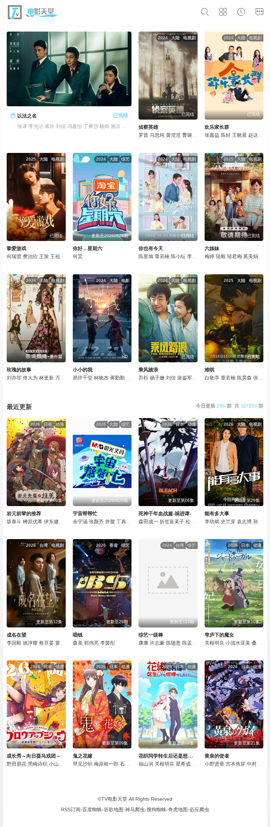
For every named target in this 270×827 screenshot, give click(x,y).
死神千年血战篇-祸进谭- (165, 513)
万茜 (60, 378)
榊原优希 (33, 521)
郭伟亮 (91, 643)
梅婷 (209, 256)
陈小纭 (178, 256)
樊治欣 (30, 256)
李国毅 (14, 643)
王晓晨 (239, 135)
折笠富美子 (172, 521)
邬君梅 (234, 256)
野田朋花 (16, 764)
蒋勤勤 (117, 378)
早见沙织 (82, 764)
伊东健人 (54, 521)
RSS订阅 (71, 809)
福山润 (146, 764)
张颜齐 (96, 521)
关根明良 (214, 643)
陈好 (226, 135)
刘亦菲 (14, 378)
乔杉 (143, 378)
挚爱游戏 (16, 248)
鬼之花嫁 (82, 756)
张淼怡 (260, 378)
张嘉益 (212, 135)
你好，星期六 (87, 248)
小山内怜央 (61, 764)
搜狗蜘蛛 (156, 809)
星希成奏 (185, 764)
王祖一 (57, 256)
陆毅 (221, 256)
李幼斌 (212, 521)
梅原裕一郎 (106, 764)
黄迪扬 (62, 643)
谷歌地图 (113, 809)
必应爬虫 (199, 809)
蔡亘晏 (46, 643)
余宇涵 (80, 521)
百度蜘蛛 (92, 809)
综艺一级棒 (151, 635)
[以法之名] (69, 69)
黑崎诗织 (37, 764)
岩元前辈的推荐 (24, 513)
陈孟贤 (189, 643)
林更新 (46, 378)
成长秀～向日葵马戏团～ (34, 756)
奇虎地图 (178, 809)
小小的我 (82, 369)
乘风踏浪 (148, 369)
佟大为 (30, 378)
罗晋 (143, 135)
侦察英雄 (148, 127)
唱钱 (78, 635)
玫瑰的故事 (19, 369)
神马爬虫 (135, 809)
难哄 (209, 369)
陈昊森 (244, 378)
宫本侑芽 (235, 764)
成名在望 (16, 635)
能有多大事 (217, 513)
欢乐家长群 (217, 127)
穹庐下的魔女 (219, 635)
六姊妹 (212, 248)
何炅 (78, 256)
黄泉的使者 (217, 756)
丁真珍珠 (126, 521)
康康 (143, 643)
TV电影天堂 (114, 799)
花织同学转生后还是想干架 (168, 756)
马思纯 (157, 135)
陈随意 (173, 643)
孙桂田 (260, 521)
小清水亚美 (238, 643)
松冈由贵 (195, 521)
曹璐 (187, 135)
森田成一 (148, 521)
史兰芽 (228, 521)
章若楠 (162, 256)
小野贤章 (214, 764)
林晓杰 (101, 378)
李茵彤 (107, 643)
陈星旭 (146, 256)
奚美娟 (250, 256)
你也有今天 (151, 248)
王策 (44, 256)
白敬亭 (212, 378)
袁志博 (244, 521)
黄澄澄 (173, 135)
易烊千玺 (82, 378)
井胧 (110, 521)
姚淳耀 (30, 643)
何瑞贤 (14, 256)
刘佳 (171, 378)
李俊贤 (194, 256)
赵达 (253, 135)
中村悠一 (256, 764)
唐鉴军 (184, 378)
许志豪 (157, 643)
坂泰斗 (14, 521)
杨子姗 (157, 378)
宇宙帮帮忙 (85, 513)
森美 (78, 643)
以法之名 (27, 116)
